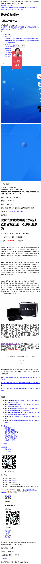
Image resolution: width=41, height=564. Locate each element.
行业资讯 (8, 451)
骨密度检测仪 (10, 377)
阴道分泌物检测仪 (33, 40)
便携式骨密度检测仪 (22, 377)
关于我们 (4, 6)
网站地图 (4, 492)
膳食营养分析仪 (10, 434)
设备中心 (8, 36)
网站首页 (8, 34)
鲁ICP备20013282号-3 (30, 490)
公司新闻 (8, 46)
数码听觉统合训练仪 (19, 40)
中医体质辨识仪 (16, 38)
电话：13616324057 (11, 480)
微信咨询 (8, 535)
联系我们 (11, 6)
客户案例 (8, 48)
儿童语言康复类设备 (29, 38)
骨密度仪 (8, 38)
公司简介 (8, 52)
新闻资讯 (8, 44)
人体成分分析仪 (10, 42)
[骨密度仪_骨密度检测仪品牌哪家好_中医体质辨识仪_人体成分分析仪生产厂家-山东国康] (20, 10)
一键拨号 (8, 533)
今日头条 (8, 57)
